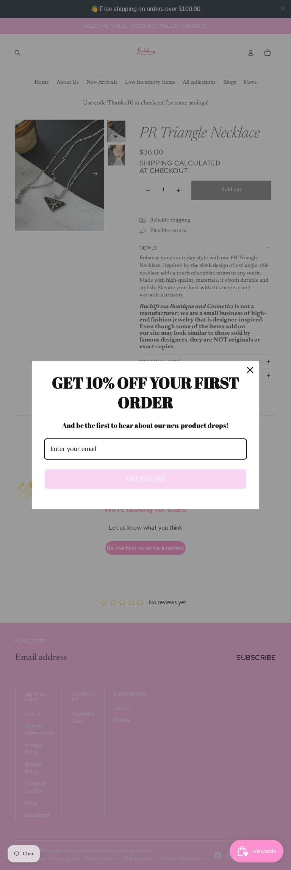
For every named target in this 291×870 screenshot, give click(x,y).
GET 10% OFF (145, 479)
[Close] (250, 370)
